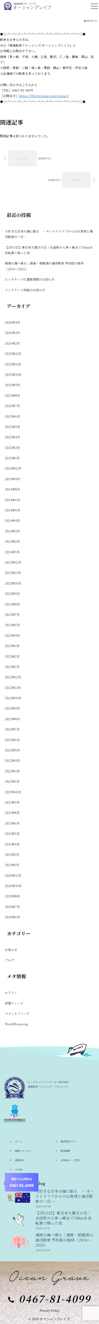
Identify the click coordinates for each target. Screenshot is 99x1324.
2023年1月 (12, 666)
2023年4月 (12, 635)
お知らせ (11, 949)
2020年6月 (12, 917)
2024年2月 (12, 541)
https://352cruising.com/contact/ (44, 96)
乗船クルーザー (23, 1151)
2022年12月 (13, 677)
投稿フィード (14, 1003)
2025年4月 (12, 437)
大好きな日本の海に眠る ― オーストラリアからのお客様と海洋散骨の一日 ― (49, 234)
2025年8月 (12, 395)
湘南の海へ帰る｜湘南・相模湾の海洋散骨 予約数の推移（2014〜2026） (44, 266)
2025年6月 (12, 416)
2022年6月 (12, 740)
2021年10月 (13, 792)
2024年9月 (12, 479)
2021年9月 (12, 802)
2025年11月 (13, 364)
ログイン (11, 992)
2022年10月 (13, 698)
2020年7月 (12, 906)
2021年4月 (12, 844)
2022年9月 (12, 708)
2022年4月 (12, 760)
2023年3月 (12, 645)
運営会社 (20, 1160)
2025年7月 (12, 406)
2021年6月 (12, 823)
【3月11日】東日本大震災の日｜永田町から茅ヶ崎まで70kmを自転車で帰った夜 (49, 250)
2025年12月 (13, 353)
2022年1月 (12, 781)
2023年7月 (12, 614)
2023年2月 (12, 656)
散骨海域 (65, 1151)
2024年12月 (13, 468)
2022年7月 (12, 729)
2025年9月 (12, 385)
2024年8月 (12, 489)
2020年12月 (13, 875)
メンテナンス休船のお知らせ (25, 290)
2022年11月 (13, 687)
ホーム (18, 1141)
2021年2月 (12, 854)
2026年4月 (12, 322)
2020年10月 (13, 885)
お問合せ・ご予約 (70, 1160)
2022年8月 (12, 719)
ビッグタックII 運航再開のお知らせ (30, 279)
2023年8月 (12, 604)
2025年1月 (12, 458)
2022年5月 (12, 750)
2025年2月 (12, 447)
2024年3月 (12, 531)
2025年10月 (13, 374)
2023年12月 (13, 562)
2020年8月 (12, 896)
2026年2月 (12, 343)
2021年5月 (12, 833)
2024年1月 (12, 552)
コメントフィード (17, 1013)
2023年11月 (13, 572)
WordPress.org (16, 1024)
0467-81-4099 (22, 1183)
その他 (18, 1169)
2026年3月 (12, 332)
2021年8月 (12, 812)
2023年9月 (12, 593)
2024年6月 (12, 500)
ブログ (9, 960)
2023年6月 (12, 625)
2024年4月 (12, 520)
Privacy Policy (50, 1310)
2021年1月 (12, 865)
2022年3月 (12, 771)
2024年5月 (12, 510)
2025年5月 (12, 426)
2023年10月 (13, 583)
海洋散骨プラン (69, 1141)
